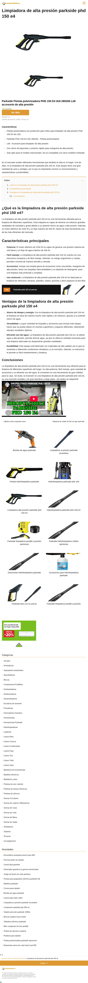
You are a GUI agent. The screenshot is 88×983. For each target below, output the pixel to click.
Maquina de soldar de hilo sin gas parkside (68, 421)
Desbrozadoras (10, 694)
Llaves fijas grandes (12, 865)
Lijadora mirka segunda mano (15, 421)
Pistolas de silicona (11, 794)
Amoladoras (9, 666)
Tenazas (7, 836)
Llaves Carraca (10, 741)
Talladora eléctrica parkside (15, 922)
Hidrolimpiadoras (11, 727)
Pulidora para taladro (12, 936)
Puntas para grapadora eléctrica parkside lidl (22, 879)
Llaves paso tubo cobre (13, 898)
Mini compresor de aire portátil (16, 926)
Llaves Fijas (9, 751)
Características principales (20, 189)
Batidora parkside (11, 884)
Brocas (6, 680)
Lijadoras (7, 732)
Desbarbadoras (10, 689)
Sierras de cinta (10, 813)
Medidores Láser (10, 779)
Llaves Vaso (9, 765)
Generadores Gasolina (13, 713)
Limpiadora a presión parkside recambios (20, 903)
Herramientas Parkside (13, 722)
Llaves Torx (8, 756)
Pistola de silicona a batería (15, 931)
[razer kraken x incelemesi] (44, 982)
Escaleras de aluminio (13, 704)
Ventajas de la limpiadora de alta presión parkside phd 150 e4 (35, 192)
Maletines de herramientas (14, 770)
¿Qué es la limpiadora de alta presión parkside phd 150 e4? (34, 185)
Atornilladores (9, 675)
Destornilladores (10, 699)
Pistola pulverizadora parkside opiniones (20, 941)
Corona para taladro (12, 888)
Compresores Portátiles (13, 684)
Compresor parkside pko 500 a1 (17, 907)
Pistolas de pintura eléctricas (15, 789)
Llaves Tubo (9, 760)
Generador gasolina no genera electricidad (21, 869)
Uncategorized (10, 841)
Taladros (7, 832)
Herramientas (9, 718)
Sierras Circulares (11, 798)
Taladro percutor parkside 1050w (17, 912)
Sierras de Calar (10, 808)
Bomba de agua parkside (14, 893)
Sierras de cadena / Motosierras (16, 803)
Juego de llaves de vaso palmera (17, 874)
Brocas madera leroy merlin (15, 917)
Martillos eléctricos (11, 775)
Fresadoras (8, 708)
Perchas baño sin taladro (14, 860)
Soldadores (8, 827)
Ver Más (15, 112)
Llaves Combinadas (12, 746)
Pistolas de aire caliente (13, 784)
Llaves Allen (9, 737)
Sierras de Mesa (10, 817)
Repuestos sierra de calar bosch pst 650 (20, 945)
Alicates (7, 661)
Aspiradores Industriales (13, 670)
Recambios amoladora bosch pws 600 (19, 855)
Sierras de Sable (10, 822)
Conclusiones (19, 196)
